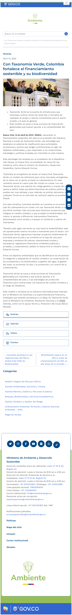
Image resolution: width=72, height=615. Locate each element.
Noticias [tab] (14, 314)
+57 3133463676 (28, 490)
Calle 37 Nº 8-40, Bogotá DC (32, 478)
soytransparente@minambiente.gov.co (25, 499)
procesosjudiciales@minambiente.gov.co (26, 514)
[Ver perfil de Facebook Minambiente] (26, 444)
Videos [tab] (13, 333)
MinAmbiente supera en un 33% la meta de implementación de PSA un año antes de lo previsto (54, 359)
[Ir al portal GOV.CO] (12, 4)
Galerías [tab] (14, 323)
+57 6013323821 (27, 484)
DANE (62, 301)
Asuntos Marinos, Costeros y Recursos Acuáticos (28, 391)
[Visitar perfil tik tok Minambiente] (56, 444)
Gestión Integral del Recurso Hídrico (23, 381)
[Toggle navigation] (66, 3)
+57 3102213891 (55, 484)
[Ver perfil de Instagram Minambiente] (18, 444)
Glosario (11, 547)
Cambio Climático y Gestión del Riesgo (24, 401)
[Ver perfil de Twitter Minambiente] (10, 444)
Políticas (11, 520)
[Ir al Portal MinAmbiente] (35, 18)
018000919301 (36, 487)
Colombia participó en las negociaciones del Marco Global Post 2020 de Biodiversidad (18, 359)
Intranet (11, 534)
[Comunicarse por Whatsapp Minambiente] (49, 444)
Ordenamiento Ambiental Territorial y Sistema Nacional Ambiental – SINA (32, 408)
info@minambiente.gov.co (39, 493)
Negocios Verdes (13, 415)
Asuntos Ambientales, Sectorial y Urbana (25, 386)
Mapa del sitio (14, 527)
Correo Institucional (17, 540)
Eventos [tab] (14, 342)
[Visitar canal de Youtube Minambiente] (33, 444)
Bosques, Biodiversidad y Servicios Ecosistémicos (29, 396)
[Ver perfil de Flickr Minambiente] (41, 444)
